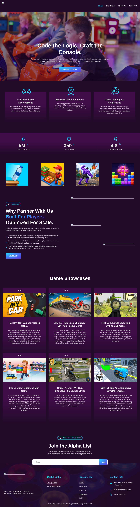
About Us (122, 6)
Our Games (110, 6)
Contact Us (133, 6)
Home (100, 6)
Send (104, 462)
